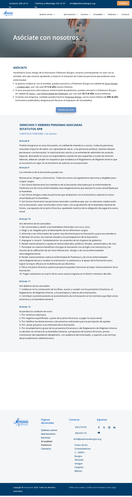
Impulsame (28, 487)
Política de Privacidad (96, 487)
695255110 (81, 433)
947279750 (81, 427)
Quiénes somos (46, 15)
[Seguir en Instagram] (109, 427)
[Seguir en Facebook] (99, 427)
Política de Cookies (77, 487)
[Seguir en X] (104, 427)
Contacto (125, 15)
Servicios (84, 15)
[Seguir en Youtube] (99, 433)
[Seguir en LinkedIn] (114, 427)
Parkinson (112, 15)
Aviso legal (111, 487)
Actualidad (98, 15)
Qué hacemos (69, 15)
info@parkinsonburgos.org (87, 438)
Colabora (123, 3)
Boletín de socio (66, 109)
